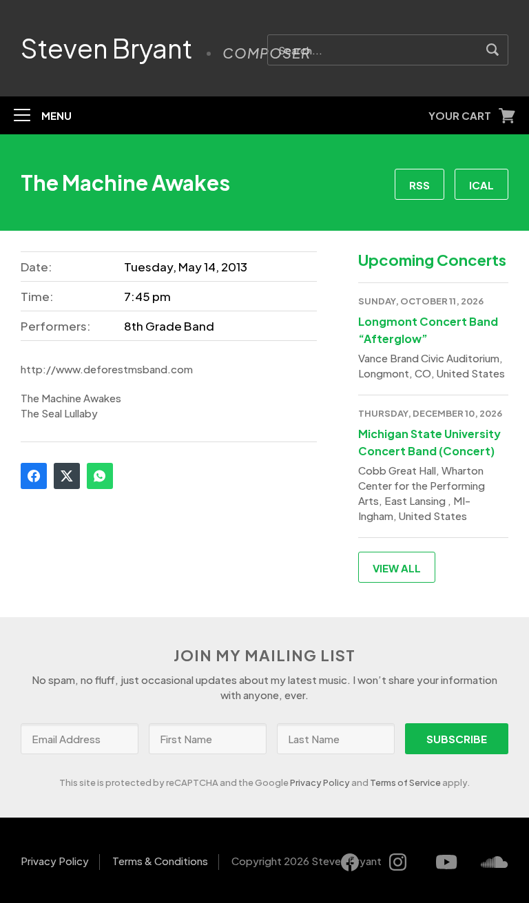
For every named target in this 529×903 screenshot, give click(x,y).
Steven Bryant (107, 48)
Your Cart (459, 115)
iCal (481, 184)
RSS (419, 184)
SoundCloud (494, 862)
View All (397, 567)
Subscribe (456, 738)
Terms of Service (405, 782)
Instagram (398, 862)
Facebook (34, 476)
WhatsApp (100, 476)
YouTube (446, 862)
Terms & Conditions (160, 860)
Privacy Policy (320, 782)
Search (492, 49)
